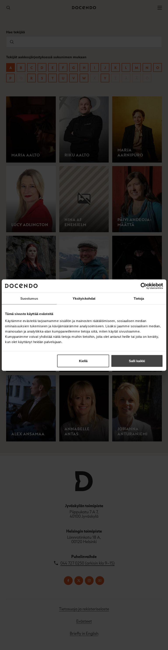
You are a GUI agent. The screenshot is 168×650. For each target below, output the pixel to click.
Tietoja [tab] (139, 298)
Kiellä (83, 361)
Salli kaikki (137, 361)
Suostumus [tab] (29, 298)
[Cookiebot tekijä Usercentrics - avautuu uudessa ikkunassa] (144, 286)
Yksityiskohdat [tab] (84, 298)
